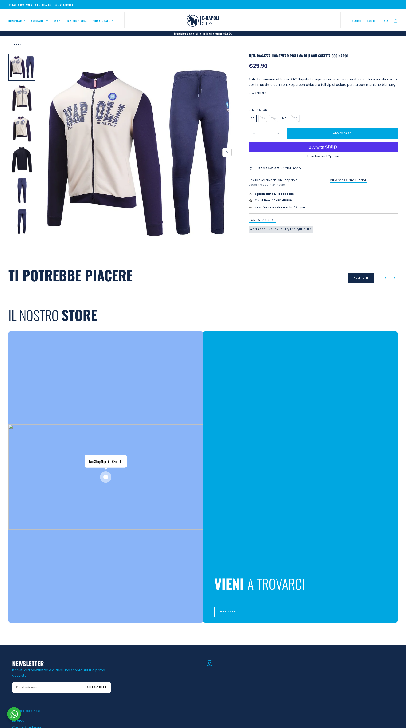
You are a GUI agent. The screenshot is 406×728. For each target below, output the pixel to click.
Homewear (15, 21)
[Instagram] (209, 663)
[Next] (395, 278)
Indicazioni (228, 611)
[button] (357, 21)
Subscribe (97, 687)
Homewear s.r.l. (262, 220)
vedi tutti (361, 278)
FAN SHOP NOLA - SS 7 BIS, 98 (31, 4)
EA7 (56, 21)
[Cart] (396, 20)
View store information (348, 180)
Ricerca (18, 720)
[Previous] (385, 278)
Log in (371, 21)
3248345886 (65, 4)
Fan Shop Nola (77, 21)
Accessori (38, 21)
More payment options (323, 156)
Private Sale (101, 21)
